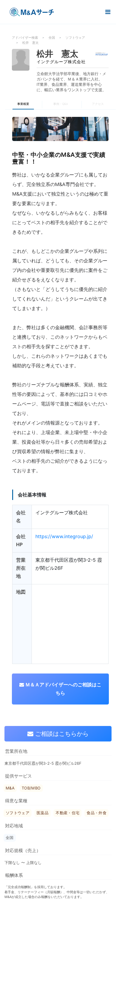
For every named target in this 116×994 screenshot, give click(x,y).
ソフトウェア (75, 37)
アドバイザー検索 (25, 37)
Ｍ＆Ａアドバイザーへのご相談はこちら (62, 689)
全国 (51, 37)
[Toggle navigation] (107, 12)
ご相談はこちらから (61, 733)
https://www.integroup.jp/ (64, 536)
